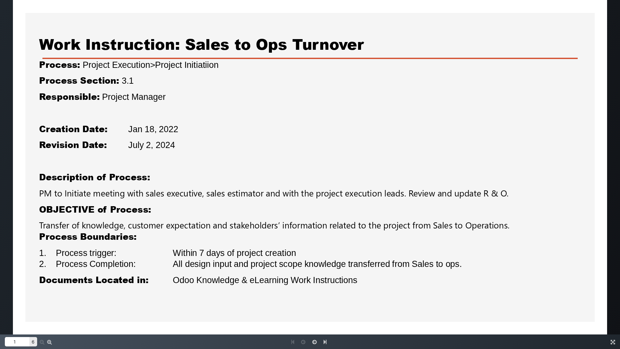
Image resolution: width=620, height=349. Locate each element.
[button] (49, 341)
